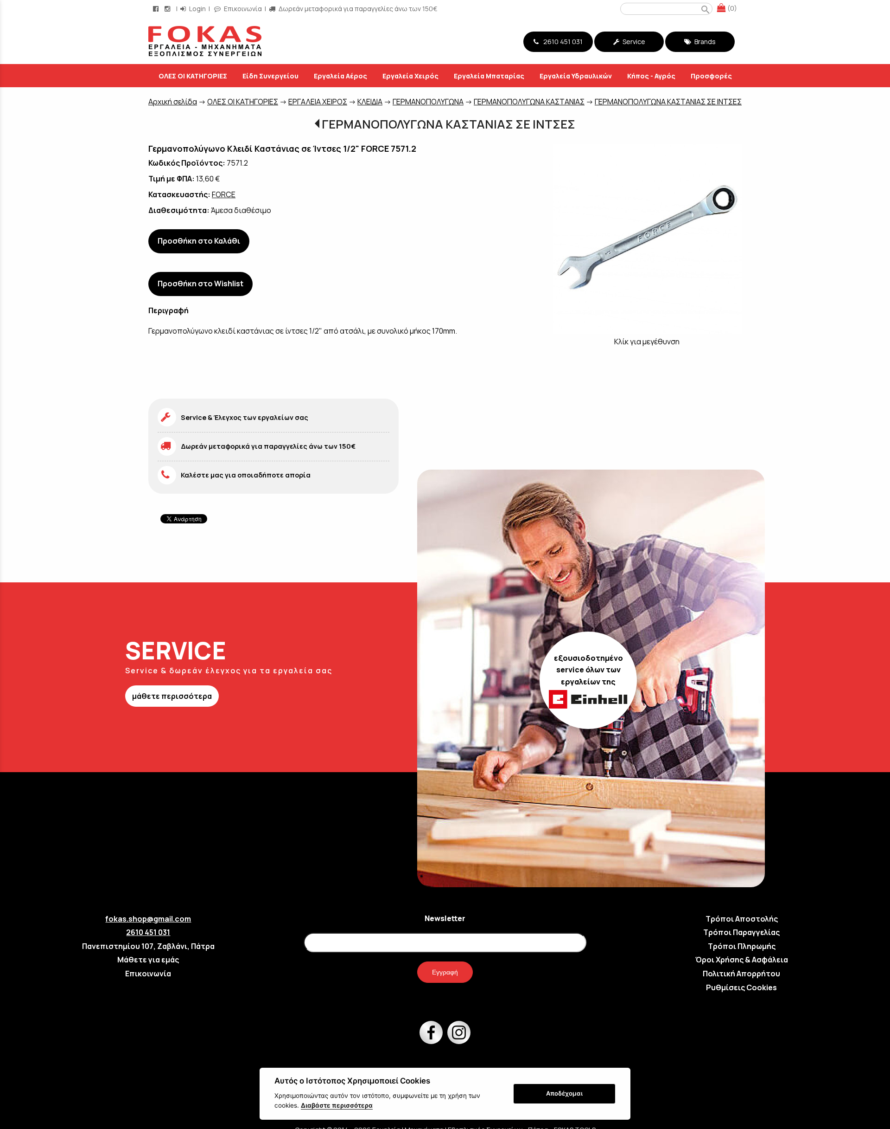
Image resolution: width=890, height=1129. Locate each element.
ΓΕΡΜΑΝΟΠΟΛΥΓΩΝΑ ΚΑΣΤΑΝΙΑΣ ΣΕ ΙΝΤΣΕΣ (668, 102)
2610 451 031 (561, 41)
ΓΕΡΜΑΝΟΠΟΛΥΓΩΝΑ (428, 102)
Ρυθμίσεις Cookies (741, 987)
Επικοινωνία (242, 8)
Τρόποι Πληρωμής (742, 946)
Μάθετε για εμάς (148, 960)
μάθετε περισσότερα (172, 696)
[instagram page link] (168, 8)
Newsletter (445, 918)
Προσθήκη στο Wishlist (200, 283)
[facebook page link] (156, 8)
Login (197, 8)
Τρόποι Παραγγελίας (741, 932)
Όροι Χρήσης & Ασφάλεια (741, 960)
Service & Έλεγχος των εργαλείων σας (244, 417)
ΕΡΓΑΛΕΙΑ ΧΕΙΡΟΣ (317, 102)
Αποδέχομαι (564, 1093)
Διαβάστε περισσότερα (337, 1105)
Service (633, 41)
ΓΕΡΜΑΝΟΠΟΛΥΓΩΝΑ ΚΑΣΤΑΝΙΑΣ (529, 102)
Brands (704, 41)
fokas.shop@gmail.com (148, 919)
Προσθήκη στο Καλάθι (199, 241)
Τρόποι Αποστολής (742, 919)
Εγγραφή (445, 972)
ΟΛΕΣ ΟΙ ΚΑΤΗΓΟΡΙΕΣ (242, 102)
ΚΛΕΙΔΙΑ (369, 102)
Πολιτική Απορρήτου (741, 973)
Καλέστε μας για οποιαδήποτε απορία (246, 475)
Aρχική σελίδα (172, 102)
